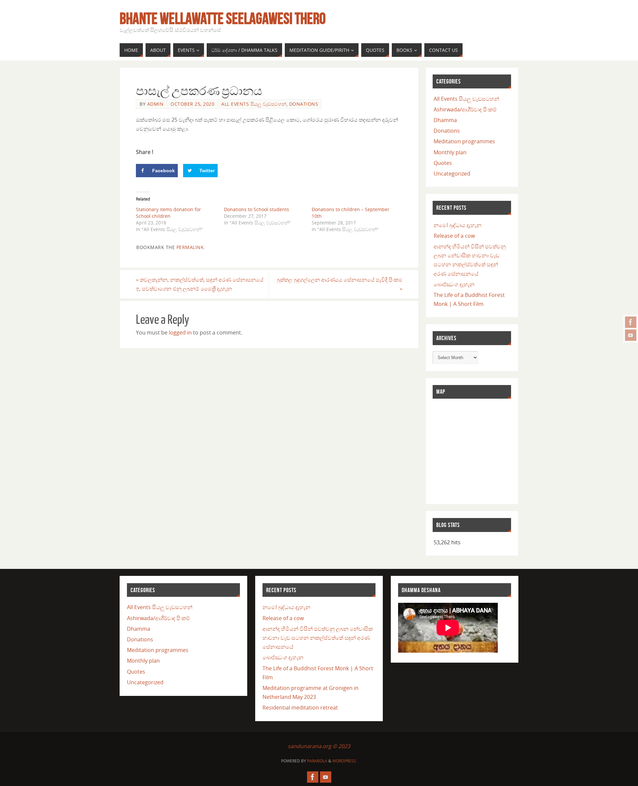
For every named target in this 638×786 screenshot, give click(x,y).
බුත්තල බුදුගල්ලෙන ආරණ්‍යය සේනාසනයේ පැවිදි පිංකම (339, 284)
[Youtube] (630, 335)
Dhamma (445, 120)
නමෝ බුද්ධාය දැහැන (457, 225)
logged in (180, 332)
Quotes (443, 163)
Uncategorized (452, 173)
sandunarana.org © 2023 (319, 746)
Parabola (317, 761)
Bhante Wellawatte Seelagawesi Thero (223, 18)
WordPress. (344, 761)
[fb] (630, 322)
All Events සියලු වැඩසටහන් (253, 104)
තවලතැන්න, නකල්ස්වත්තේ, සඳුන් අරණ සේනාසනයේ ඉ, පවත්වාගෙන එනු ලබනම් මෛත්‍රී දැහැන (200, 284)
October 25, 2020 (192, 104)
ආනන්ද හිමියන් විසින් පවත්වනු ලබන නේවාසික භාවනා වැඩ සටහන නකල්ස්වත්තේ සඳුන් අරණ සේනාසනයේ (318, 637)
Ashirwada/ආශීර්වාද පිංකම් (465, 109)
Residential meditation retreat (300, 707)
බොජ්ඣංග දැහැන (454, 284)
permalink (190, 247)
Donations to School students (256, 209)
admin (155, 104)
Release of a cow (454, 235)
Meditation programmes (464, 141)
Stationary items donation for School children (168, 212)
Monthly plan (450, 152)
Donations (303, 104)
